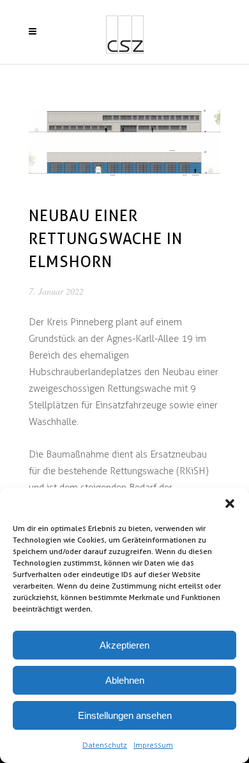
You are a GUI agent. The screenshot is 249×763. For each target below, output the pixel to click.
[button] (229, 503)
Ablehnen (124, 680)
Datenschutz (104, 745)
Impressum (153, 745)
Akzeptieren (124, 645)
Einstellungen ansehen (125, 715)
